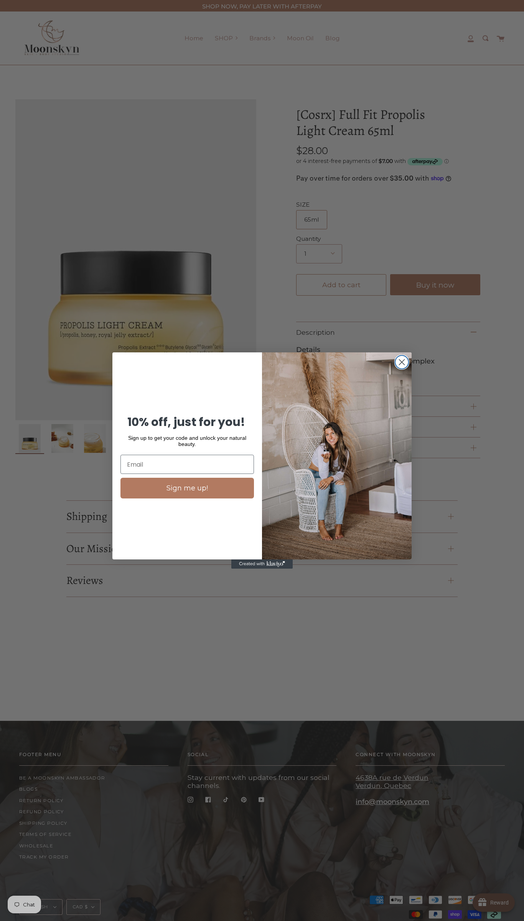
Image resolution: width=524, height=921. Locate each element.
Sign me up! (187, 488)
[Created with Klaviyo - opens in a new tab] (262, 564)
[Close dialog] (402, 362)
